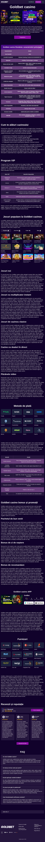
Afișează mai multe (22, 743)
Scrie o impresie (36, 710)
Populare (5, 230)
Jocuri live (16, 230)
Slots (38, 230)
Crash (27, 230)
